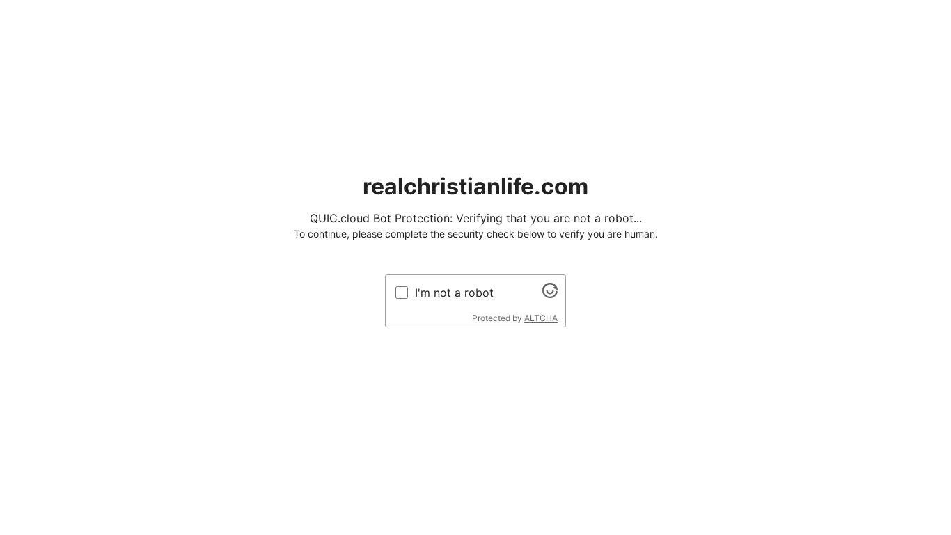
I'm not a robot (454, 293)
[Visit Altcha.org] (550, 294)
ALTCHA (541, 318)
